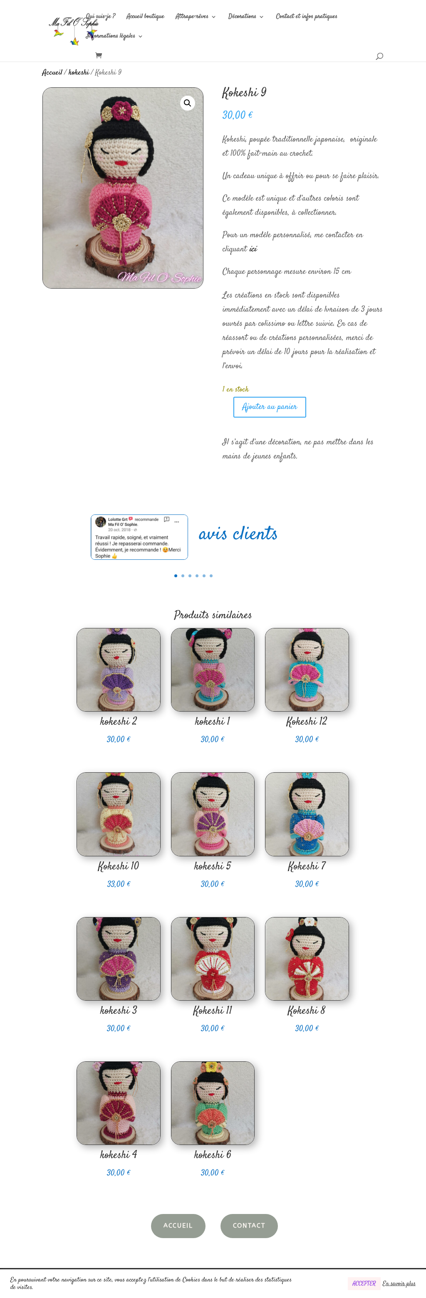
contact (249, 1225)
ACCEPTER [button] (364, 1283)
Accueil (52, 72)
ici (252, 249)
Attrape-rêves (192, 17)
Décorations (242, 17)
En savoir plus (399, 1284)
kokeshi (79, 72)
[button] (187, 103)
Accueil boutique (145, 17)
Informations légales (110, 36)
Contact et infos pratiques (306, 17)
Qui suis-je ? (100, 17)
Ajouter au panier (270, 407)
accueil (178, 1225)
